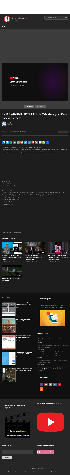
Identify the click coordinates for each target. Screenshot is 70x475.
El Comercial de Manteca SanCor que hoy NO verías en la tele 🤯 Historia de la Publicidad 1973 (52, 368)
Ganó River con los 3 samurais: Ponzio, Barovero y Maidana (52, 339)
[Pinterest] (59, 384)
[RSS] (41, 389)
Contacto (54, 472)
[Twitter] (50, 384)
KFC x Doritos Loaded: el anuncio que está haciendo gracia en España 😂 (53, 346)
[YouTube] (46, 384)
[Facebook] (41, 384)
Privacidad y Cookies (21, 472)
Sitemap (10, 472)
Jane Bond (10, 123)
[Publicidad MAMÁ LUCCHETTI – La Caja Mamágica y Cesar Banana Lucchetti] (12, 248)
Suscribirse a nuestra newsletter (39, 472)
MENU (4, 27)
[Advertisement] (35, 7)
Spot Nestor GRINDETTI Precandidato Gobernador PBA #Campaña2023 (33, 257)
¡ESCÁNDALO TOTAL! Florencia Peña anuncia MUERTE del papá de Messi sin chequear (58, 257)
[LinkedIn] (55, 384)
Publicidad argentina (15, 131)
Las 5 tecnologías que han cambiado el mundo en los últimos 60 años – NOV (53, 361)
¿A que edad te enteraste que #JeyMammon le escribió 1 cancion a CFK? (11, 257)
